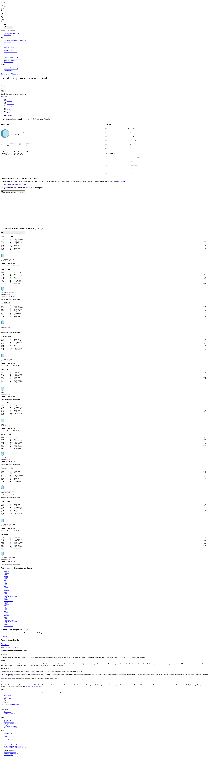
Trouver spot (6, 636)
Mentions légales (8, 70)
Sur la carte (4, 96)
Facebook (15, 74)
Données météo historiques (11, 57)
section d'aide (9, 676)
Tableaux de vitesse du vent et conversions (15, 40)
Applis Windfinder (9, 47)
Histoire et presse (8, 49)
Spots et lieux (7, 35)
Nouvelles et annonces (10, 60)
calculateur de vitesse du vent (33, 686)
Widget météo (7, 42)
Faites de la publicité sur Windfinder (13, 59)
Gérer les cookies (8, 62)
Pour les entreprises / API (10, 52)
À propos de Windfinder (10, 50)
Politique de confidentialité (11, 69)
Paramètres (9, 27)
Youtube (23, 747)
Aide (7, 25)
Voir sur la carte (7, 74)
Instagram (23, 746)
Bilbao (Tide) (13, 184)
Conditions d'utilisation (10, 67)
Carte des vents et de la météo (11, 33)
